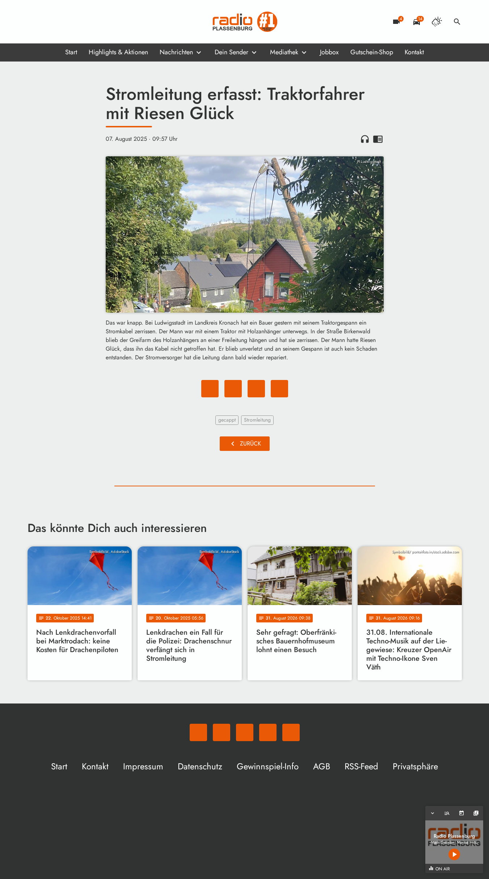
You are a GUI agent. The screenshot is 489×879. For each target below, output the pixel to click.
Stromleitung (257, 419)
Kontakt (414, 52)
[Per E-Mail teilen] (279, 388)
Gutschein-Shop (371, 52)
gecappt (227, 419)
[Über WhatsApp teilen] (256, 388)
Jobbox (329, 52)
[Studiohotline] (92, 21)
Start (71, 52)
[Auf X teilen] (233, 388)
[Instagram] (63, 21)
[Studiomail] (78, 21)
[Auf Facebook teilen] (210, 388)
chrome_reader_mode (378, 139)
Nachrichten (176, 52)
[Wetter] (437, 21)
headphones (365, 139)
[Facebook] (49, 21)
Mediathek (284, 52)
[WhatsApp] (35, 21)
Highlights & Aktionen (118, 52)
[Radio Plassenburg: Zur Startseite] (244, 21)
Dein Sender (231, 52)
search (457, 21)
